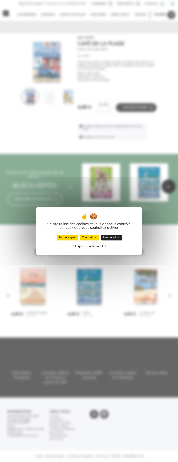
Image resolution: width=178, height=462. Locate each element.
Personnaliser (111, 237)
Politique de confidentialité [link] (89, 246)
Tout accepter (68, 237)
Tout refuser (90, 237)
